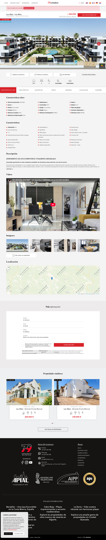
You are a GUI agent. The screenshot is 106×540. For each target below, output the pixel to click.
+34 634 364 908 (46, 448)
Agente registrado (84, 455)
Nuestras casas (15, 3)
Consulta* (25, 335)
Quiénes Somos (83, 453)
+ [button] (8, 267)
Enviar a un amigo (42, 74)
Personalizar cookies (18, 533)
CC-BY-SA (97, 293)
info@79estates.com (47, 458)
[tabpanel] (29, 400)
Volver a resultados (89, 74)
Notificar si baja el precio (67, 16)
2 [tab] (53, 423)
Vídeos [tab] (53, 90)
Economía (98, 90)
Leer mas (9, 169)
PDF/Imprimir (66, 74)
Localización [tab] (83, 90)
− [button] (8, 269)
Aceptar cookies (8, 533)
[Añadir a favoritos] (50, 380)
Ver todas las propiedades (53, 429)
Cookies (32, 537)
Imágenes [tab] (69, 90)
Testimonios (25, 3)
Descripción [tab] (39, 90)
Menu (82, 3)
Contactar (34, 3)
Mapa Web (37, 537)
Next (98, 43)
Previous (6, 43)
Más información (12, 529)
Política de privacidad (38, 345)
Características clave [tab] (8, 90)
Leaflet (79, 293)
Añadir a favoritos (19, 74)
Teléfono (25, 329)
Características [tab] (24, 90)
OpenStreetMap (88, 293)
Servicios (81, 460)
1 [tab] (52, 423)
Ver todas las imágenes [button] (22, 255)
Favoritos (81, 465)
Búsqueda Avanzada (29, 8)
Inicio (6, 3)
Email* (24, 323)
